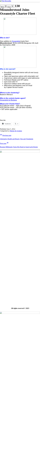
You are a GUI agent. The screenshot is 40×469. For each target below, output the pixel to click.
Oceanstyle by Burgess (8, 100)
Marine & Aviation (16, 131)
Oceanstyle (16, 41)
